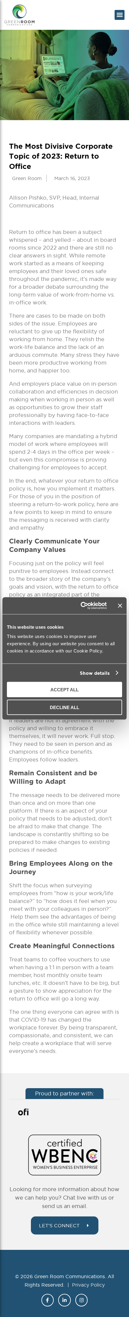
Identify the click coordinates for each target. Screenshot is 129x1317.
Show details (95, 673)
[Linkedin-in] (64, 1300)
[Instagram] (81, 1300)
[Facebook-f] (47, 1300)
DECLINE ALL (64, 707)
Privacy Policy (88, 1285)
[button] (119, 15)
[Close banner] (120, 605)
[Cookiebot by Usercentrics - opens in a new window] (81, 606)
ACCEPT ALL (64, 689)
